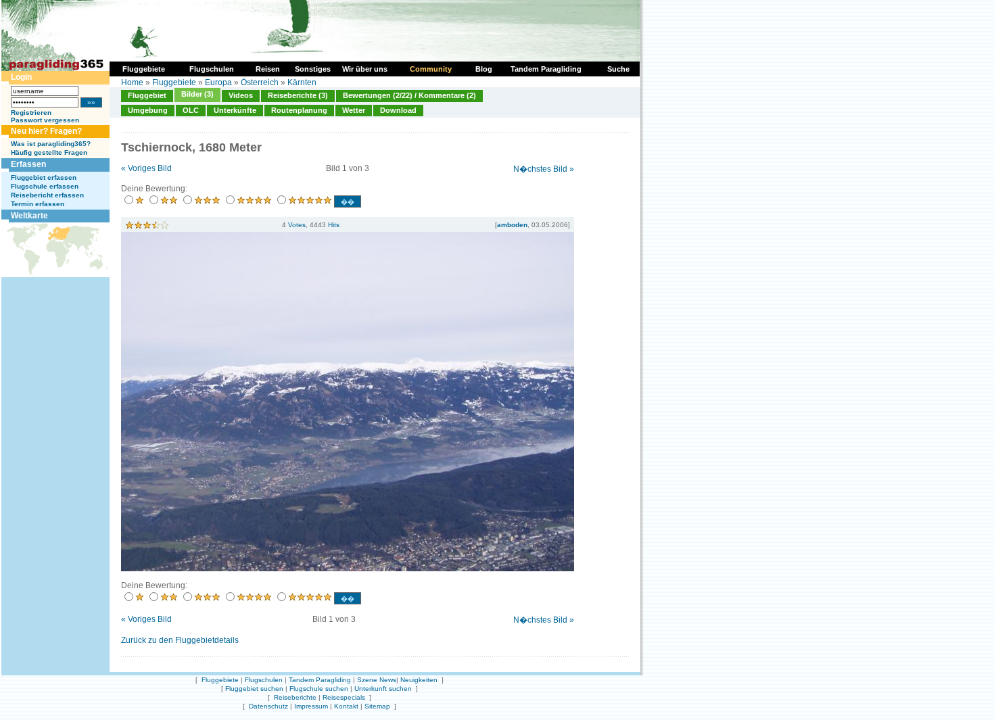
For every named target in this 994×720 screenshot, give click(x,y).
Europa (218, 82)
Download (398, 110)
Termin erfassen (37, 204)
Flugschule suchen (318, 688)
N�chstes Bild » (543, 169)
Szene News (376, 679)
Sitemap (377, 706)
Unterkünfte (235, 110)
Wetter (353, 110)
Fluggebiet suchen (254, 688)
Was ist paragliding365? (51, 143)
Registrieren (31, 112)
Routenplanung (299, 110)
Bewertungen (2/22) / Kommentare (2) (409, 95)
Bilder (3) (197, 94)
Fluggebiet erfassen (43, 177)
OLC (191, 110)
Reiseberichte (295, 697)
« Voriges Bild (146, 168)
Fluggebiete (174, 82)
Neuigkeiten (418, 679)
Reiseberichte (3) (298, 95)
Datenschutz (268, 706)
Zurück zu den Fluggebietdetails (180, 640)
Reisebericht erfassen (47, 195)
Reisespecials (344, 697)
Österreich (260, 82)
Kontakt (346, 706)
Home (132, 82)
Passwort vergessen (45, 120)
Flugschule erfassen (44, 186)
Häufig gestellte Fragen (49, 152)
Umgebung (148, 110)
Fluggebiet (147, 95)
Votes (297, 225)
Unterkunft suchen (383, 688)
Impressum (311, 706)
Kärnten (301, 82)
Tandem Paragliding (320, 679)
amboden (512, 225)
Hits (333, 225)
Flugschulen (264, 679)
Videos (241, 95)
